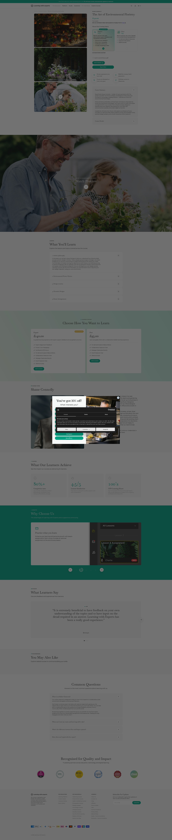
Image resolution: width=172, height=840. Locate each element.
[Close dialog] (118, 398)
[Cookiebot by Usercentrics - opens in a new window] (109, 410)
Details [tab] (86, 414)
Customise (85, 429)
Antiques (69, 434)
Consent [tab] (66, 414)
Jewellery (69, 438)
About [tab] (106, 414)
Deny (66, 429)
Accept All (105, 429)
